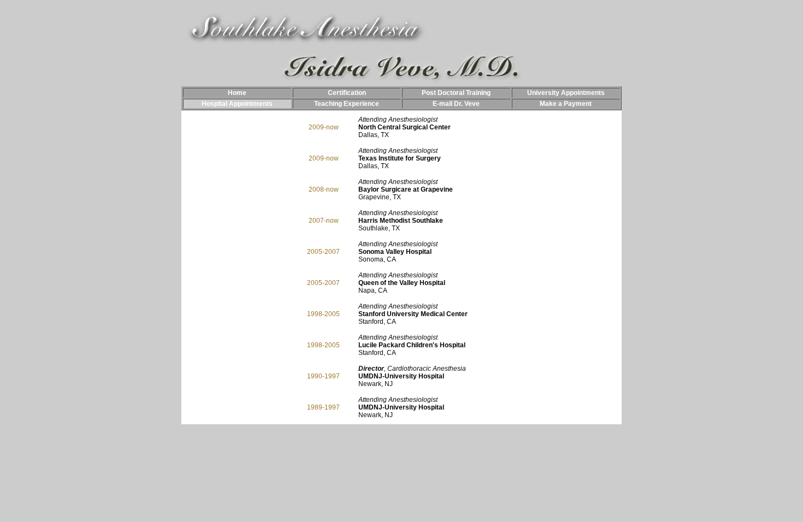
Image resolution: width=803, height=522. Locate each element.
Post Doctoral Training (456, 93)
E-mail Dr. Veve (456, 104)
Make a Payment (566, 104)
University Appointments (566, 93)
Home (237, 93)
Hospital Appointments (237, 104)
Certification (347, 93)
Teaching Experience (346, 104)
